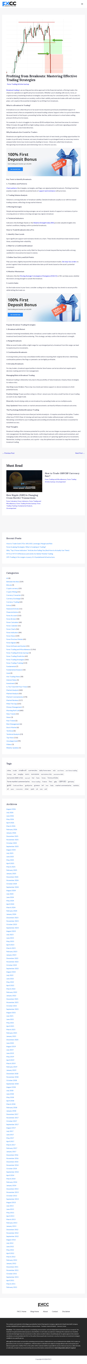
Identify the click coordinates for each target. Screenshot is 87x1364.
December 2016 (12, 1155)
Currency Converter (13, 595)
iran (47, 785)
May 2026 (10, 819)
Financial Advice (12, 612)
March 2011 (10, 1284)
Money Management (14, 707)
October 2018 (11, 1080)
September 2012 (12, 1236)
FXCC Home (21, 1311)
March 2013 (10, 1219)
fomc (38, 778)
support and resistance (47, 191)
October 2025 (11, 843)
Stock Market (11, 727)
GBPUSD (62, 781)
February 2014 (11, 1182)
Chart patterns (11, 188)
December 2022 (12, 958)
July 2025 (9, 853)
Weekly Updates (12, 748)
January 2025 (11, 873)
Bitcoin (9, 585)
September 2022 (12, 968)
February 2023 (11, 951)
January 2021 (11, 1036)
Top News (10, 738)
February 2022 (11, 992)
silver (27, 789)
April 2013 (10, 1216)
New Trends (10, 714)
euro (27, 774)
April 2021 (10, 1026)
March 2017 (10, 1145)
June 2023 (10, 938)
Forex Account (11, 615)
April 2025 (10, 863)
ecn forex (61, 770)
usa (41, 789)
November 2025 (12, 840)
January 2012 (11, 1263)
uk (37, 789)
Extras (8, 605)
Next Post (80, 453)
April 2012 (10, 1253)
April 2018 (10, 1101)
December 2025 (12, 836)
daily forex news (45, 770)
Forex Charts (11, 629)
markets (76, 785)
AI (7, 578)
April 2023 (10, 945)
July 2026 (9, 812)
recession (19, 789)
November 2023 (12, 921)
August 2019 (11, 1046)
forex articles (53, 778)
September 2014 (12, 1172)
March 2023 (10, 948)
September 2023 (12, 928)
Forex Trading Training (14, 663)
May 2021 (10, 1023)
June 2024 (10, 897)
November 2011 (12, 1270)
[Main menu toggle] (82, 4)
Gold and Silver (18, 785)
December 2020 (12, 1040)
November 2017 (12, 1118)
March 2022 (10, 989)
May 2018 (10, 1097)
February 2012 (11, 1260)
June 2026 (10, 816)
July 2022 (9, 975)
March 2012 (10, 1257)
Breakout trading (12, 90)
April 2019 (10, 1060)
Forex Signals (11, 643)
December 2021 (12, 999)
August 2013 (11, 1202)
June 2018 (10, 1094)
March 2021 (10, 1029)
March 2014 (10, 1179)
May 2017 (10, 1138)
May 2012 (10, 1250)
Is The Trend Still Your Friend (16, 687)
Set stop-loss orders (69, 262)
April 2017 (10, 1141)
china (9, 770)
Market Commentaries (14, 697)
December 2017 (12, 1114)
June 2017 (10, 1135)
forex (44, 778)
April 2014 (10, 1175)
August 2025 (11, 850)
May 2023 (10, 941)
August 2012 (11, 1240)
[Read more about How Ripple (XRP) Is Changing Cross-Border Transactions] (24, 481)
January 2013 (11, 1226)
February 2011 (11, 1287)
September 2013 (12, 1199)
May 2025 (10, 860)
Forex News (10, 636)
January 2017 (11, 1151)
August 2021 (11, 1012)
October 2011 (11, 1274)
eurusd (27, 778)
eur (15, 774)
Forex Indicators (23, 501)
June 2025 (10, 857)
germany (71, 782)
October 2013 (11, 1196)
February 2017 (11, 1148)
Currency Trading (12, 602)
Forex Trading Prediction (15, 656)
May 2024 (10, 901)
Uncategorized (11, 508)
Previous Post (8, 453)
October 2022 (11, 965)
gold (9, 785)
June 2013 (10, 1209)
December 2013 (12, 1189)
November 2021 (12, 1002)
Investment (10, 683)
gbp (55, 782)
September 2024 (12, 887)
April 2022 (10, 985)
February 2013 (11, 1223)
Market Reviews (12, 700)
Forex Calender (11, 626)
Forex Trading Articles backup (18, 84)
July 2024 (9, 894)
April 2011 (10, 1280)
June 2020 (10, 1043)
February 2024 (11, 911)
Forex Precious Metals (14, 639)
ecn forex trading (71, 770)
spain (32, 789)
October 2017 (11, 1121)
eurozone (35, 774)
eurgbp (20, 774)
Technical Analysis (13, 734)
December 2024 (12, 877)
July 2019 (9, 1050)
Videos (8, 744)
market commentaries (63, 785)
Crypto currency (12, 588)
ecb (54, 770)
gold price (28, 785)
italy (51, 785)
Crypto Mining (11, 592)
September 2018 (12, 1084)
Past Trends (10, 721)
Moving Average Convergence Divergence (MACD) (39, 276)
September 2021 (12, 1009)
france (44, 782)
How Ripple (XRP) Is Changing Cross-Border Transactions (22, 496)
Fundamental (11, 666)
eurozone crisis (46, 774)
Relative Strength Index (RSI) (44, 223)
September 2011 (12, 1277)
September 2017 (12, 1124)
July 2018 (9, 1090)
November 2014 (12, 1165)
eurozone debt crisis (15, 778)
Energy (9, 774)
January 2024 (11, 914)
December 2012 (12, 1229)
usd (45, 789)
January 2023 (11, 955)
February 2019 (11, 1067)
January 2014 (11, 1185)
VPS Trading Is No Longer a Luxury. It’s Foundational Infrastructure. (30, 557)
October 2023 (11, 924)
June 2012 (10, 1246)
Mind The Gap (11, 704)
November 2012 (12, 1233)
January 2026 (11, 833)
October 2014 (11, 1168)
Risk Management (13, 724)
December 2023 (12, 918)
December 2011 (12, 1267)
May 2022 (10, 982)
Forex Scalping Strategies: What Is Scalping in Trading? (26, 547)
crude (15, 770)
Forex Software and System (16, 646)
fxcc (50, 781)
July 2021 (9, 1016)
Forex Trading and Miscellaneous (56, 479)
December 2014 (12, 1162)
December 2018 (12, 1074)
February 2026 (11, 829)
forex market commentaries (18, 781)
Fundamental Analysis (25, 506)
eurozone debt (58, 774)
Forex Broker (11, 619)
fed (33, 778)
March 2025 (10, 867)
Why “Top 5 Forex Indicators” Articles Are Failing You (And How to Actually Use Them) (37, 550)
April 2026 (10, 823)
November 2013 (12, 1192)
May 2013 (10, 1213)
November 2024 (12, 880)
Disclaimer (66, 1311)
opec (12, 789)
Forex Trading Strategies (15, 660)
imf (43, 785)
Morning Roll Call (12, 710)
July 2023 (9, 934)
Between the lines (12, 582)
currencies (32, 770)
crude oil (22, 770)
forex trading (36, 782)
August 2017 (11, 1128)
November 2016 (12, 1158)
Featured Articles (12, 609)
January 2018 (11, 1111)
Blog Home (34, 1311)
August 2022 (11, 972)
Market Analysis (12, 690)
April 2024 (10, 904)
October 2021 (11, 1006)
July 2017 (9, 1131)
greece (37, 785)
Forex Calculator (11, 501)
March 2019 (10, 1063)
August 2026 (11, 809)
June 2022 (10, 979)
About (45, 1311)
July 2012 (9, 1243)
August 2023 (11, 931)
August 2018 (11, 1087)
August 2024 (11, 890)
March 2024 (10, 907)
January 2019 (11, 1070)
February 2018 (11, 1107)
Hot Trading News (13, 676)
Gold (8, 673)
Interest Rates (11, 680)
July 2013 (9, 1206)
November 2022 (12, 962)
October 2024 (11, 884)
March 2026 (10, 826)
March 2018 (10, 1104)
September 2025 (12, 846)
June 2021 (10, 1019)
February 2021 (11, 1033)
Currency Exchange (13, 598)
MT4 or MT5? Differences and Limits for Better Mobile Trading (29, 554)
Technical (9, 731)
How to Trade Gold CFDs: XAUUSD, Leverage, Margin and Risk (29, 544)
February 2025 (11, 870)
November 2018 (12, 1077)
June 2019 (10, 1053)
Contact (55, 1311)
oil (8, 789)
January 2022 (11, 996)
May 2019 (10, 1057)
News (8, 717)
